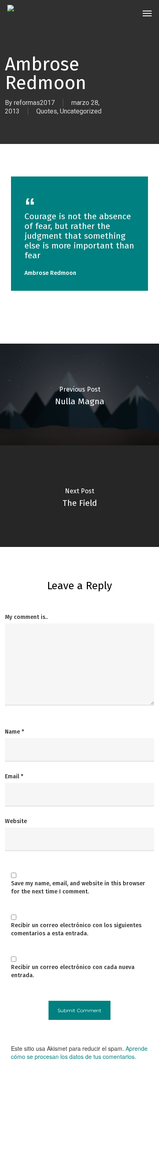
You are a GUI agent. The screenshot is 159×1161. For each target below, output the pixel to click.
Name (14, 731)
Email (14, 776)
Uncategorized (81, 111)
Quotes (46, 111)
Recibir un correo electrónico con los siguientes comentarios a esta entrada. (76, 929)
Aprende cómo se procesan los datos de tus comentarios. (79, 1052)
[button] (147, 13)
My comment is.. (26, 617)
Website (16, 821)
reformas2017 (34, 103)
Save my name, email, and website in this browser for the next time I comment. (78, 887)
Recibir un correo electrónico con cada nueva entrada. (73, 971)
